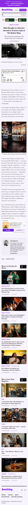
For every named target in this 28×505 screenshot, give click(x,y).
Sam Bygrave (15, 41)
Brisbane (4, 474)
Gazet (4, 503)
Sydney (3, 424)
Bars (3, 399)
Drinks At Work (14, 24)
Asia (3, 449)
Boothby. (7, 501)
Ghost (20, 501)
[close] (26, 3)
